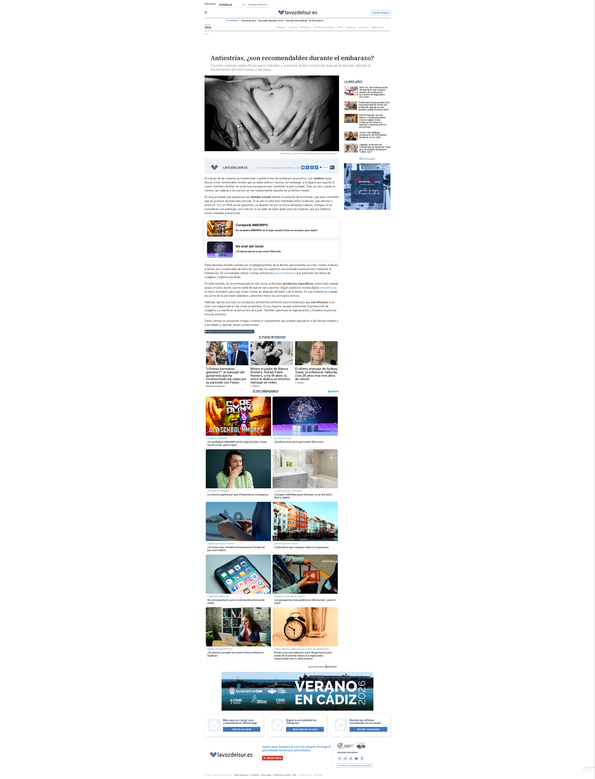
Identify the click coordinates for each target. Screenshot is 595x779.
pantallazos (305, 27)
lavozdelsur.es (235, 167)
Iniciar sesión (381, 12)
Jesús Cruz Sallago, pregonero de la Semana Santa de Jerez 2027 (372, 135)
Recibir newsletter (368, 729)
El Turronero (316, 20)
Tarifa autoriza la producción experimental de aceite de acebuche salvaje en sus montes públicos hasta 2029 (374, 106)
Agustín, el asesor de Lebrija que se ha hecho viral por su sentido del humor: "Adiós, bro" (374, 148)
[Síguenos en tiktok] (350, 758)
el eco (340, 27)
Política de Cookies (282, 775)
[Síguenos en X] (339, 758)
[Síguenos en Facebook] (362, 758)
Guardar (325, 167)
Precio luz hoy (248, 20)
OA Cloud (318, 775)
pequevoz (281, 27)
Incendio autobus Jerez (271, 20)
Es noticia (232, 20)
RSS (294, 775)
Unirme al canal (241, 729)
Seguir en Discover (259, 5)
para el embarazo (285, 273)
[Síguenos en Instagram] (345, 758)
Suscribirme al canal (305, 729)
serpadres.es (328, 287)
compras (293, 27)
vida (206, 33)
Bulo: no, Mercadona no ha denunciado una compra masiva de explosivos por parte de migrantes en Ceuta (373, 92)
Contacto (255, 775)
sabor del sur (378, 27)
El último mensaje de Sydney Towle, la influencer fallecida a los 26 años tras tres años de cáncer (316, 374)
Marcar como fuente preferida (355, 765)
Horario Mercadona (296, 20)
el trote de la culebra (324, 27)
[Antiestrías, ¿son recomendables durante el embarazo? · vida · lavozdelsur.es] (297, 13)
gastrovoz (364, 27)
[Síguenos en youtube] (356, 758)
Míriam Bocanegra (215, 386)
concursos (351, 27)
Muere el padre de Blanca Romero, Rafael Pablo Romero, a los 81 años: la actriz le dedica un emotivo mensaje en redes (270, 375)
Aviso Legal (266, 775)
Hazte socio (274, 758)
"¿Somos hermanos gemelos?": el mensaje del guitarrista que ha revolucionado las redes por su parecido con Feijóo (226, 375)
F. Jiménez (255, 386)
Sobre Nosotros (241, 775)
